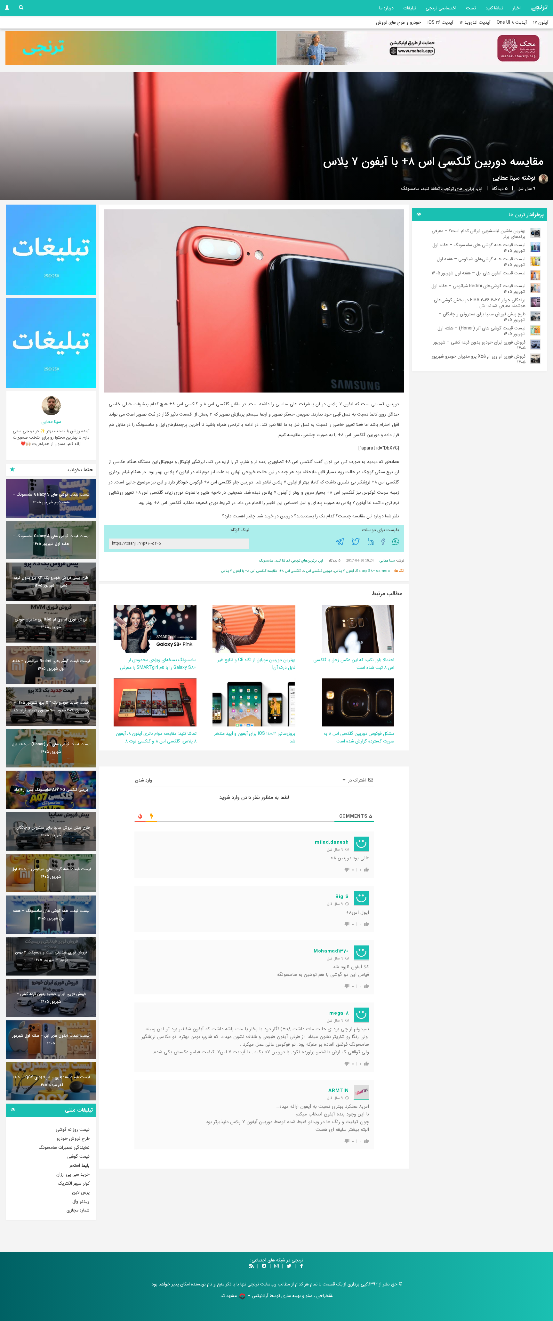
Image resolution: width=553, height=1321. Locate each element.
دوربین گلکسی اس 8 (317, 571)
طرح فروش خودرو (73, 1138)
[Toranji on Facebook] (301, 1266)
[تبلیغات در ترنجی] (140, 47)
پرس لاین (81, 1192)
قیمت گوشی (78, 1156)
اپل (479, 188)
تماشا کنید (494, 8)
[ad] (51, 250)
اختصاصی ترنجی (441, 8)
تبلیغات (409, 8)
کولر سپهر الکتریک (74, 1183)
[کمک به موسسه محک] (412, 48)
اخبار (517, 8)
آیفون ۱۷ (540, 22)
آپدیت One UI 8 (512, 22)
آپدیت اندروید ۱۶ (475, 22)
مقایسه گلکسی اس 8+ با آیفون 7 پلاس (249, 571)
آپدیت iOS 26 (440, 22)
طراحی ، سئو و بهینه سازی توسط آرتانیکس (290, 1295)
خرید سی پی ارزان (73, 1174)
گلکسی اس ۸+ (290, 571)
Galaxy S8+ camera (373, 571)
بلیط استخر (79, 1165)
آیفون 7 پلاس (344, 571)
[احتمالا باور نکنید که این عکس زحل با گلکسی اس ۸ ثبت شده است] (358, 628)
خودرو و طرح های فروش (398, 22)
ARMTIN (338, 1091)
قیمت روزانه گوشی (73, 1129)
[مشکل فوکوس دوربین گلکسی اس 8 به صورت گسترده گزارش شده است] (358, 702)
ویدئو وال (81, 1201)
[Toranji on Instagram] (276, 1266)
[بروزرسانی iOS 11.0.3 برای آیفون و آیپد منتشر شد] (245, 702)
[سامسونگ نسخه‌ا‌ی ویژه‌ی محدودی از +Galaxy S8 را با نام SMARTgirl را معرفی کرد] (153, 628)
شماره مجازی (78, 1210)
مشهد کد (228, 1295)
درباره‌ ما (386, 8)
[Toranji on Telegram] (264, 1266)
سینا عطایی (506, 178)
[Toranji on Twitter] (289, 1266)
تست (471, 8)
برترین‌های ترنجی (458, 188)
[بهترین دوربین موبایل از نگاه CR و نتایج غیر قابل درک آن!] (226, 628)
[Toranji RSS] (251, 1266)
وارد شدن (144, 780)
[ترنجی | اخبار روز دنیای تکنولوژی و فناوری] (539, 8)
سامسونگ (410, 188)
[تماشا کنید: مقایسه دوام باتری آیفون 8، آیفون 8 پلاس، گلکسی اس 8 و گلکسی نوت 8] (154, 702)
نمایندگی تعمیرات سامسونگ (64, 1147)
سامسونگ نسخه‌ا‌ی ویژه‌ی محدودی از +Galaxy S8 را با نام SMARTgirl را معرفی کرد (158, 667)
